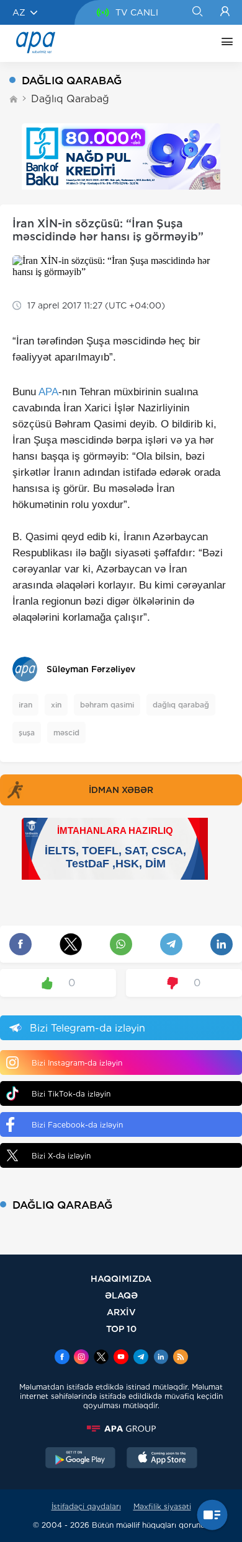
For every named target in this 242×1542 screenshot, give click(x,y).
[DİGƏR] (224, 43)
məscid (66, 732)
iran (25, 704)
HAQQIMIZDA (121, 1278)
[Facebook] (62, 1358)
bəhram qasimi (107, 704)
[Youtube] (121, 1358)
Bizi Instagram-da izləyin (77, 1062)
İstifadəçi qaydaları (86, 1506)
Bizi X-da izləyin (61, 1155)
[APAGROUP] (121, 1429)
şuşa (27, 732)
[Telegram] (140, 1358)
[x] (101, 1358)
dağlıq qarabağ (181, 704)
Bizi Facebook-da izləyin (77, 1124)
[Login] (225, 12)
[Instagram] (81, 1358)
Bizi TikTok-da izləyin (71, 1093)
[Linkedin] (160, 1358)
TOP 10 (121, 1328)
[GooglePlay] (80, 1459)
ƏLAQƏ (121, 1295)
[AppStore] (162, 1459)
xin (56, 704)
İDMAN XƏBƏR (121, 790)
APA (48, 392)
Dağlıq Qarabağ (70, 99)
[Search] (197, 12)
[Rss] (180, 1358)
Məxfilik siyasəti (162, 1506)
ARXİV (121, 1312)
